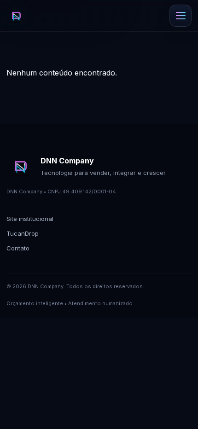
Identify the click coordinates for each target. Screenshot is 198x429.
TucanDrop (22, 233)
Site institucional (29, 218)
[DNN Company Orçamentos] (15, 15)
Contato (17, 248)
